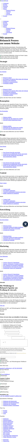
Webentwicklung (7, 225)
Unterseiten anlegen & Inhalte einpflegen (13, 227)
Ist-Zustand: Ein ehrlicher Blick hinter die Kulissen (15, 79)
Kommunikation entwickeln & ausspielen (13, 266)
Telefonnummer (4, 335)
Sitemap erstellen (7, 117)
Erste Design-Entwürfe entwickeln (11, 152)
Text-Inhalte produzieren (9, 190)
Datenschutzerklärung (21, 353)
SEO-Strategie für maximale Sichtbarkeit (13, 265)
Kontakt (5, 16)
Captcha (2, 355)
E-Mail (2, 334)
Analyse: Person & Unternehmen (11, 262)
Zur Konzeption (4, 111)
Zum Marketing (4, 256)
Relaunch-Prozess (10, 10)
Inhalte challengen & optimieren (11, 193)
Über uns (2, 305)
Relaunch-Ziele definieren (9, 80)
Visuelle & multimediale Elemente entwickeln (14, 192)
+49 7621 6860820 (4, 396)
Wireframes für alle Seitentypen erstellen (13, 118)
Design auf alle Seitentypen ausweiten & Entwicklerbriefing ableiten (13, 156)
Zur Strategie (3, 71)
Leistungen (6, 3)
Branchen (5, 6)
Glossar (8, 13)
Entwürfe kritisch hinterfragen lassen (12, 120)
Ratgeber (8, 11)
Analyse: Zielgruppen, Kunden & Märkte (13, 264)
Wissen (5, 9)
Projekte (5, 4)
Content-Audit (6, 189)
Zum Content (3, 183)
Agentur (5, 7)
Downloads (9, 14)
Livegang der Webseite (8, 230)
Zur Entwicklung (4, 219)
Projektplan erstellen (8, 83)
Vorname (2, 330)
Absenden (3, 358)
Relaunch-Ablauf (7, 77)
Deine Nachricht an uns (6, 338)
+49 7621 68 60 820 (17, 368)
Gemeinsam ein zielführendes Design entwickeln (15, 154)
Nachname (2, 332)
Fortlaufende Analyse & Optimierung (12, 268)
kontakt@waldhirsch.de (6, 368)
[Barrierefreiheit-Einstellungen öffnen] (25, 224)
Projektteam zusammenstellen (10, 82)
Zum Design (3, 146)
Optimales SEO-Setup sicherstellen (11, 228)
